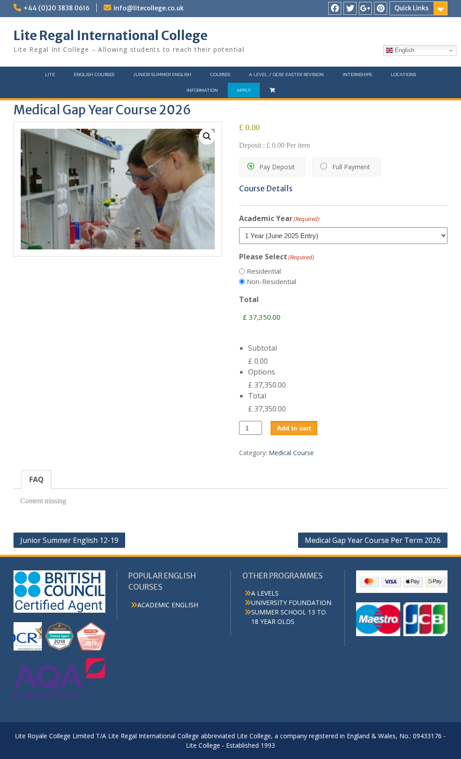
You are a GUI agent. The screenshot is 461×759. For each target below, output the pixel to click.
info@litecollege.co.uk (148, 8)
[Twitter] (350, 8)
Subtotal (262, 348)
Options (261, 372)
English (403, 50)
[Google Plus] (365, 8)
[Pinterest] (380, 8)
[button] (207, 136)
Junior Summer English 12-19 (69, 540)
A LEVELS (265, 593)
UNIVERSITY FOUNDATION (291, 602)
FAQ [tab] (36, 479)
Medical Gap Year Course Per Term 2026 (373, 540)
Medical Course (291, 452)
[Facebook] (334, 8)
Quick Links (411, 8)
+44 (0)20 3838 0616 (56, 8)
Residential (264, 271)
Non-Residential (271, 281)
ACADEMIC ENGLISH (167, 605)
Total (257, 396)
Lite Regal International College (111, 35)
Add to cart (294, 428)
